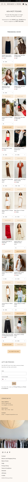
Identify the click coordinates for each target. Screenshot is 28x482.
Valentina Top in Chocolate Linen (6, 87)
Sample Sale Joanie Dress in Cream (19, 273)
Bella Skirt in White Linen (19, 335)
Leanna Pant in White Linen (7, 273)
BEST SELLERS (20, 21)
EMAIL (3, 371)
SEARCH (21, 19)
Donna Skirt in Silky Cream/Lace (19, 149)
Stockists (4, 470)
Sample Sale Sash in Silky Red (7, 242)
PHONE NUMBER (5, 376)
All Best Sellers (14, 351)
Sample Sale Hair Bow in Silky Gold (19, 56)
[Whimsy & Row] (14, 4)
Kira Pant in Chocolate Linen (7, 180)
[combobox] (4, 379)
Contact (4, 456)
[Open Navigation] (2, 4)
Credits (3, 475)
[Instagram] (3, 452)
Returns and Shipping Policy (9, 458)
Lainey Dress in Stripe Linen (7, 118)
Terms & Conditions (6, 468)
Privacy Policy (17, 387)
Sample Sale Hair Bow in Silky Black (19, 87)
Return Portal (5, 461)
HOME (13, 19)
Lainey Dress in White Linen (7, 304)
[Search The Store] (5, 4)
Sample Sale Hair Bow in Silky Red (19, 118)
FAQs (3, 463)
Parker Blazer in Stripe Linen (7, 211)
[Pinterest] (9, 452)
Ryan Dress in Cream (19, 210)
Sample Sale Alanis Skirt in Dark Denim (7, 56)
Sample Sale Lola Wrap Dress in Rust (20, 180)
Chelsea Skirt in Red (7, 148)
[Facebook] (5, 452)
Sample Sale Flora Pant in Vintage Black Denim (7, 335)
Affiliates (4, 473)
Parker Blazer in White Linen (19, 304)
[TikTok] (7, 452)
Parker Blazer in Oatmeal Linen (18, 242)
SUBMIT (14, 383)
